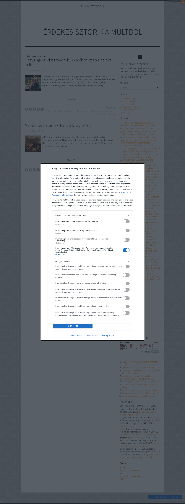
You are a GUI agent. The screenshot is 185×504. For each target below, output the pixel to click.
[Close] (139, 168)
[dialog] (92, 252)
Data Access (92, 335)
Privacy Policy (108, 335)
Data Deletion (77, 335)
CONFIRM (73, 326)
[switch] (126, 221)
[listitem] (92, 215)
